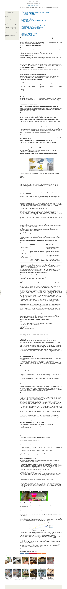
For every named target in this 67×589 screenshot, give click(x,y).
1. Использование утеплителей (28, 13)
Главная (28, 5)
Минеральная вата (26, 549)
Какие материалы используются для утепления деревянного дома (34, 20)
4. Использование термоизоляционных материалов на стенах (34, 16)
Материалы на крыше (50, 548)
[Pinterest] (33, 553)
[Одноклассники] (41, 553)
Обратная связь (43, 585)
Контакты (24, 585)
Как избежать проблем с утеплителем (29, 35)
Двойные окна (25, 548)
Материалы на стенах (45, 548)
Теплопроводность (26, 21)
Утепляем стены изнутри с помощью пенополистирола (33, 27)
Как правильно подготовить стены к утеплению (30, 26)
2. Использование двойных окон (29, 14)
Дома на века (33, 2)
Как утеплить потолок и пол (27, 34)
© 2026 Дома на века (8, 585)
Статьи (37, 5)
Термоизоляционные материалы (38, 548)
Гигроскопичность (26, 22)
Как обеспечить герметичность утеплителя (29, 33)
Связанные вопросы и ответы (27, 19)
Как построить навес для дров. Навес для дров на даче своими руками (11, 15)
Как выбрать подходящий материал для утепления (31, 28)
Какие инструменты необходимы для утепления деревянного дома (34, 25)
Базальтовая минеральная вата (28, 29)
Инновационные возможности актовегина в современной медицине (10, 21)
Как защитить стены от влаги (27, 32)
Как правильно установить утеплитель (29, 30)
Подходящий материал (56, 548)
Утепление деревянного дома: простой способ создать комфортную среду (35, 12)
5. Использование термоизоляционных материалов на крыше (34, 18)
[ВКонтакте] (24, 553)
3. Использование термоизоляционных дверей (31, 15)
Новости (33, 5)
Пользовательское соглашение (30, 585)
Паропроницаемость (26, 23)
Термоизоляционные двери (30, 548)
